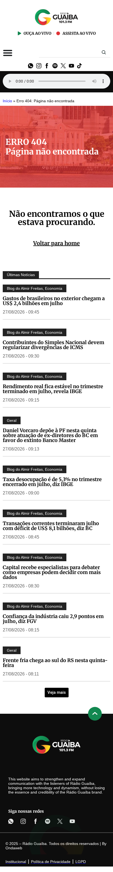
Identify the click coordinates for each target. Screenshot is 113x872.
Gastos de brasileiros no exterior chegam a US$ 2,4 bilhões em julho (54, 300)
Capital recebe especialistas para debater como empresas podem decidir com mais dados (52, 572)
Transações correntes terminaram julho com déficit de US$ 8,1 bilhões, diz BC (51, 525)
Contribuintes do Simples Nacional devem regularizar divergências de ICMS (53, 344)
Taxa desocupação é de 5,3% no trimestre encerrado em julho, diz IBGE (52, 481)
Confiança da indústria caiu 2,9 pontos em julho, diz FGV (53, 618)
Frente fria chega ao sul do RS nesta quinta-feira (55, 662)
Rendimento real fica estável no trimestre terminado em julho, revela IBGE (53, 388)
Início (7, 101)
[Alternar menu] (8, 53)
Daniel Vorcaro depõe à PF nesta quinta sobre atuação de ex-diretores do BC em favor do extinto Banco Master (50, 435)
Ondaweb (13, 848)
